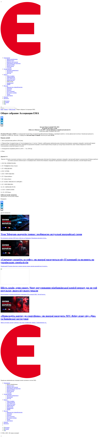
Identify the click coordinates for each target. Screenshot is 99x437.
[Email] (49, 125)
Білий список (10, 66)
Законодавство (11, 80)
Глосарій (9, 67)
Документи (10, 95)
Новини (6, 97)
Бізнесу (6, 74)
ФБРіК (8, 84)
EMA (2, 109)
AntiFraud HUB (11, 77)
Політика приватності (12, 70)
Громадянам (7, 57)
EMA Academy (10, 76)
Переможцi (10, 71)
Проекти (9, 90)
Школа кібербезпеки (12, 59)
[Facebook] (49, 117)
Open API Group (11, 78)
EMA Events (12, 109)
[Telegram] (49, 122)
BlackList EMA (11, 64)
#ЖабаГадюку (10, 60)
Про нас (6, 85)
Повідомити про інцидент (14, 63)
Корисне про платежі (12, 62)
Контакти (6, 98)
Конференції (10, 83)
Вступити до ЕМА (12, 92)
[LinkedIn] (49, 120)
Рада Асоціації (10, 91)
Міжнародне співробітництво (14, 87)
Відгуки (9, 73)
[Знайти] (15, 108)
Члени (8, 94)
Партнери (9, 88)
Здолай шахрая (8, 69)
